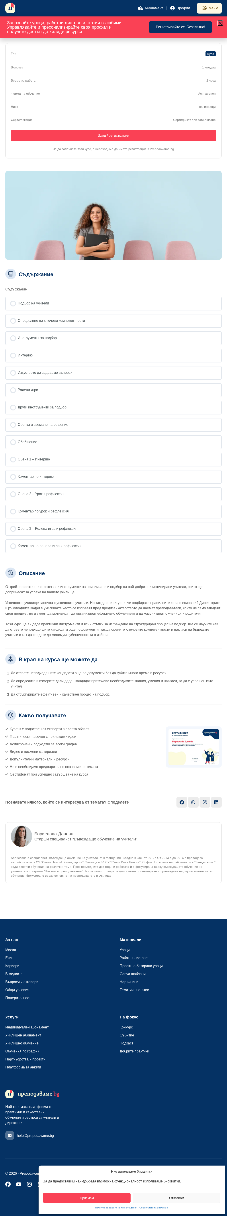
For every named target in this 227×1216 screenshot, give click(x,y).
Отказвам (176, 1198)
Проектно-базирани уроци (141, 966)
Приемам (87, 1198)
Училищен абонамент (23, 1035)
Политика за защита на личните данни (116, 1207)
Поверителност (18, 998)
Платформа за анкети (23, 1067)
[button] (220, 23)
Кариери (12, 966)
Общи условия (17, 990)
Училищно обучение (22, 1043)
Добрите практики (134, 1051)
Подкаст (126, 1043)
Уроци (125, 950)
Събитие (127, 1035)
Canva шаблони (133, 974)
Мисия (10, 950)
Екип (9, 958)
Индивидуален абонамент (27, 1027)
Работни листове (134, 958)
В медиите (14, 974)
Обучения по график (22, 1051)
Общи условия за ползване (153, 1207)
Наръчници (129, 982)
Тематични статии (134, 990)
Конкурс (126, 1027)
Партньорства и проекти (25, 1059)
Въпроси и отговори (21, 982)
